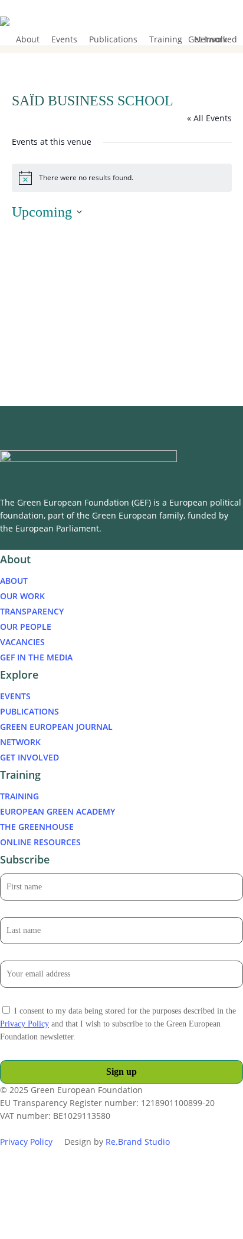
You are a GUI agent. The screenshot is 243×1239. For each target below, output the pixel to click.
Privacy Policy (24, 1023)
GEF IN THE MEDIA (36, 657)
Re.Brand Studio (138, 1141)
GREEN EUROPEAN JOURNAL (56, 726)
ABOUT (14, 580)
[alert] (122, 178)
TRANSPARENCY (32, 611)
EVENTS (15, 696)
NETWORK (20, 742)
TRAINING (19, 796)
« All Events (209, 118)
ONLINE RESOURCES (40, 842)
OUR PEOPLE (25, 626)
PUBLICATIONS (29, 711)
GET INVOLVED (29, 757)
